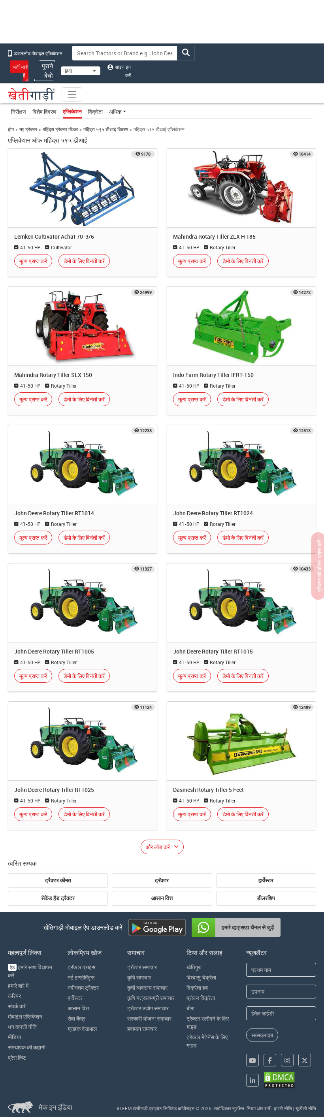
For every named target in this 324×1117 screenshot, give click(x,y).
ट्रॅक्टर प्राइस (81, 967)
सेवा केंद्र (76, 1018)
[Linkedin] (252, 1080)
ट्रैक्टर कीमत (58, 880)
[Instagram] (287, 1060)
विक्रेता (95, 111)
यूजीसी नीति (306, 1108)
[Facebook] (270, 1060)
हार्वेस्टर (265, 880)
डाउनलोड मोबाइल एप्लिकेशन (37, 53)
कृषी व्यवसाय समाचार (147, 987)
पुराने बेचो (47, 71)
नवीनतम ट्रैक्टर (83, 987)
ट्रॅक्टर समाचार (142, 967)
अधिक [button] (115, 111)
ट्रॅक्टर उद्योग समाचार (148, 1008)
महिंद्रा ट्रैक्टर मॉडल (60, 129)
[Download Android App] (157, 927)
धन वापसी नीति (22, 1026)
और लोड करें (158, 847)
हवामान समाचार (142, 1028)
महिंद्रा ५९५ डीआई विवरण (105, 129)
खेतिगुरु (194, 967)
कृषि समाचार (139, 977)
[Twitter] (304, 1060)
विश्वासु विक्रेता (201, 977)
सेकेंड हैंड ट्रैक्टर (58, 898)
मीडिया (14, 1037)
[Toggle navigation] (72, 94)
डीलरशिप (266, 898)
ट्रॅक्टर (162, 880)
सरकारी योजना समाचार (149, 1018)
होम (11, 129)
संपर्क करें (17, 1006)
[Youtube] (252, 1060)
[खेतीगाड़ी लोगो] (31, 94)
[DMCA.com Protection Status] (279, 1080)
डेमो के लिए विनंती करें (84, 261)
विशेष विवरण (44, 111)
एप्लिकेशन (72, 111)
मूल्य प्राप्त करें (33, 261)
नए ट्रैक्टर (28, 129)
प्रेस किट (17, 1057)
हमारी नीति (283, 1108)
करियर (14, 996)
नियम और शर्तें (258, 1108)
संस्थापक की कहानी (26, 1047)
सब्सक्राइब (262, 1035)
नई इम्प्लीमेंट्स (81, 977)
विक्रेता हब (197, 987)
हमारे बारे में (18, 985)
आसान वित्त (162, 898)
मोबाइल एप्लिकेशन (25, 1016)
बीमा (190, 1008)
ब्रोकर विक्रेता (200, 998)
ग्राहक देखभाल (82, 1028)
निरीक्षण (18, 111)
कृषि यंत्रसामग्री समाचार (151, 998)
